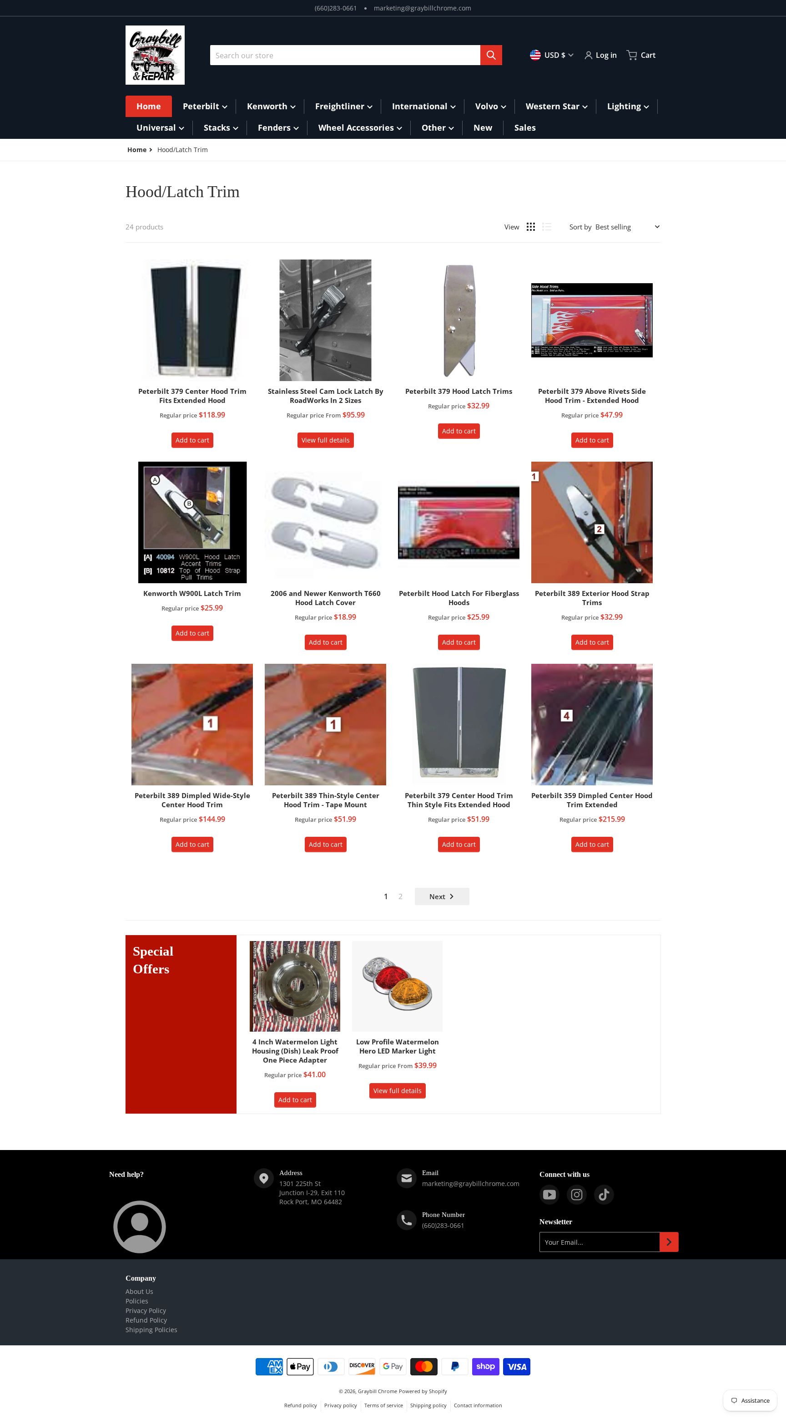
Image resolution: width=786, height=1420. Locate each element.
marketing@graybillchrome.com (422, 8)
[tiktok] (604, 1195)
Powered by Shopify (423, 1391)
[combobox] (356, 55)
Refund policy (300, 1405)
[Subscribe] (669, 1242)
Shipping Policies (151, 1329)
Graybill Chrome (377, 1391)
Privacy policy (340, 1405)
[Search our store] (491, 55)
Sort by (580, 226)
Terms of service (383, 1405)
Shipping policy (428, 1405)
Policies (137, 1301)
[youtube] (549, 1195)
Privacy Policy (146, 1310)
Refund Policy (146, 1320)
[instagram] (577, 1195)
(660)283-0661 (336, 8)
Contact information (478, 1405)
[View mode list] (547, 226)
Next (437, 896)
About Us (139, 1291)
